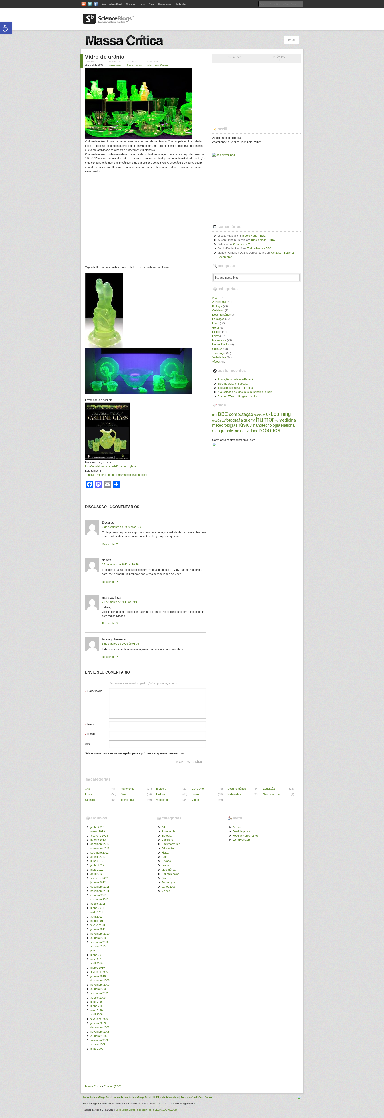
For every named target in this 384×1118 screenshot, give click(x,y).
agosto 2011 (97, 903)
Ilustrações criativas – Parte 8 (235, 387)
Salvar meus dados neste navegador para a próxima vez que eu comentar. (132, 753)
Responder (109, 544)
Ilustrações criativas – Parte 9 (235, 379)
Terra (142, 4)
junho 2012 (97, 865)
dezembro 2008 (100, 1027)
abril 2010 (96, 963)
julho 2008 (96, 1048)
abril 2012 (96, 874)
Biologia (217, 306)
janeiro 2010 (98, 976)
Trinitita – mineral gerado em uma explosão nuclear (116, 474)
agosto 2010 (98, 946)
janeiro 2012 (98, 882)
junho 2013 (97, 827)
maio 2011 (96, 912)
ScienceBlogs (144, 1109)
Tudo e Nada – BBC (254, 235)
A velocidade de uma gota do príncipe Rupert (245, 392)
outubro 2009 (98, 989)
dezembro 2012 (100, 844)
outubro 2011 (98, 895)
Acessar (237, 827)
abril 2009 (96, 1014)
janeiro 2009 (98, 1023)
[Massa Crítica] (129, 46)
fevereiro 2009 (99, 1019)
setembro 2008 (99, 1040)
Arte (149, 65)
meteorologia (223, 425)
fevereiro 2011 (99, 925)
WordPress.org (242, 839)
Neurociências (221, 344)
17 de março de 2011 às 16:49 (120, 564)
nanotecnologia (266, 425)
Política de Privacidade (166, 1097)
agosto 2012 (98, 856)
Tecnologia (219, 353)
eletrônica (218, 420)
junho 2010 (97, 955)
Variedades (219, 357)
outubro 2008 (98, 1036)
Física (156, 65)
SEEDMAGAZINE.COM (165, 1109)
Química (164, 65)
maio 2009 (96, 1010)
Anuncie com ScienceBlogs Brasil (132, 1097)
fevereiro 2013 (99, 835)
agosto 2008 (98, 1044)
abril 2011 (96, 916)
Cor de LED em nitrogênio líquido (238, 396)
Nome (90, 725)
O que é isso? (241, 244)
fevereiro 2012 (99, 878)
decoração (259, 415)
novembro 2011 (99, 891)
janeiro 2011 (98, 929)
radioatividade (246, 431)
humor (265, 419)
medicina (287, 420)
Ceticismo (218, 310)
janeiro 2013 (98, 839)
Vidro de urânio (104, 57)
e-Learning (278, 414)
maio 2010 (96, 959)
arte (214, 414)
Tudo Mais (181, 4)
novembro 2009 (100, 984)
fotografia (234, 420)
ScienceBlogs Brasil (112, 4)
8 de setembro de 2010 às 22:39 (121, 527)
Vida (151, 4)
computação (241, 414)
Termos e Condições (192, 1097)
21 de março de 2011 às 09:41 (120, 602)
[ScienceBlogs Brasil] (108, 22)
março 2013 (97, 831)
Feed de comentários (245, 835)
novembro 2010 (100, 933)
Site (87, 743)
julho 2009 (96, 1001)
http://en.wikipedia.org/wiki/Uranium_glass (110, 466)
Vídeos (216, 361)
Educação (218, 319)
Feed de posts (241, 831)
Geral (215, 327)
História (217, 331)
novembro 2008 (100, 1031)
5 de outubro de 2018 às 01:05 (120, 643)
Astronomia (219, 301)
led (276, 420)
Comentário (93, 692)
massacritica (115, 65)
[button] (6, 28)
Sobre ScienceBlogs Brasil (97, 1097)
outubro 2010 (98, 938)
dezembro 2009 (100, 980)
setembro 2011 (99, 899)
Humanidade (164, 4)
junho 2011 (97, 908)
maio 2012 (96, 869)
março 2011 (97, 920)
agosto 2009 (98, 997)
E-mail (90, 734)
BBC (223, 414)
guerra (249, 420)
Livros (216, 336)
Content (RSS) (112, 1086)
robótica (270, 430)
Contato (209, 1097)
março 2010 (97, 967)
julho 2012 (96, 861)
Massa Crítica (93, 1086)
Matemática (219, 340)
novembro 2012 (100, 848)
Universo (130, 4)
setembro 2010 (99, 942)
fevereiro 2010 (99, 971)
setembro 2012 (99, 852)
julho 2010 (96, 950)
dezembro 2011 (99, 886)
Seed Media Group (125, 1109)
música (244, 425)
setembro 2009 (99, 993)
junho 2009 (97, 1006)
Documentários (221, 314)
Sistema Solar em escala (233, 383)
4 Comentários (134, 65)
